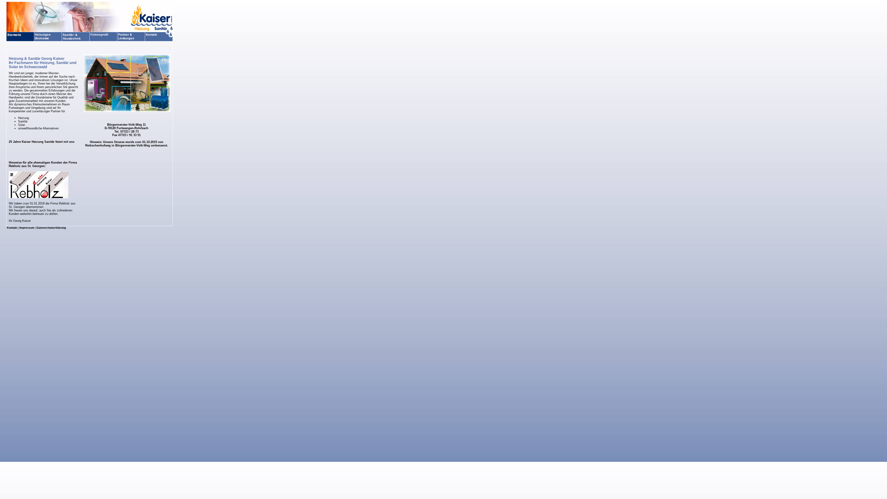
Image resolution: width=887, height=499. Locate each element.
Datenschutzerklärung (51, 227)
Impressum (26, 227)
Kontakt (12, 227)
